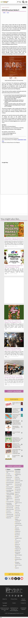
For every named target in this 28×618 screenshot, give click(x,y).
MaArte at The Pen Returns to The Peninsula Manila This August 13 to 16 (16, 446)
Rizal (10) (17, 528)
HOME (4, 12)
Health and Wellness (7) (9, 496)
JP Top (19, 2)
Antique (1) (17, 533)
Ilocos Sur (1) (17, 510)
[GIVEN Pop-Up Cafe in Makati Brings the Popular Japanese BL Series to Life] (14, 374)
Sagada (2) (17, 529)
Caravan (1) (8, 479)
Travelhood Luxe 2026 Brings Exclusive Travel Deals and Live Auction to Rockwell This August (16, 412)
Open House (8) (9, 507)
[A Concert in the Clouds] (8, 459)
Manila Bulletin (20, 139)
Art (10, 356)
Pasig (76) (17, 477)
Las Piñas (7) (17, 490)
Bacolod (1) (17, 534)
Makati (9, 356)
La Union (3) (17, 513)
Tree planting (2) (9, 516)
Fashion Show (7, 357)
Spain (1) (17, 567)
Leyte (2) (17, 517)
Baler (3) (16, 494)
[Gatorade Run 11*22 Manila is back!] (8, 430)
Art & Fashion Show (15, 356)
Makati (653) (17, 471)
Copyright (4, 603)
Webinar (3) (8, 517)
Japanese (5, 605)
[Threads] (18, 579)
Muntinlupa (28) (18, 484)
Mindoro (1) (17, 544)
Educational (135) (9, 482)
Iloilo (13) (17, 512)
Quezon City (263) (19, 480)
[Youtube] (21, 578)
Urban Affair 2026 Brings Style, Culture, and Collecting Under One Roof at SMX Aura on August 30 (16, 452)
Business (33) (9, 477)
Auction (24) (8, 475)
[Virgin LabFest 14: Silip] (8, 406)
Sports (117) (8, 512)
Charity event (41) (10, 480)
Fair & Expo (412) (9, 486)
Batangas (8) (17, 495)
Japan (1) (17, 542)
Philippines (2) (18, 548)
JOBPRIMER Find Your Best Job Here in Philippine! (14, 609)
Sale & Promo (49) (10, 509)
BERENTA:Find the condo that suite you (4, 609)
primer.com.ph (13, 613)
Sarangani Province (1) (17, 563)
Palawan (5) (17, 521)
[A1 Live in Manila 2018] (8, 435)
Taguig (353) (17, 472)
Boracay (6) (17, 499)
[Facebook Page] (6, 578)
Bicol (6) (16, 536)
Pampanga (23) (18, 523)
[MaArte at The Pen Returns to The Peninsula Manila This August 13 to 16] (8, 447)
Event (8, 12)
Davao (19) (17, 508)
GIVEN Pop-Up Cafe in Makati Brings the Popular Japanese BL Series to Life (14, 377)
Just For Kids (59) (9, 501)
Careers (14, 603)
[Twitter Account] (9, 579)
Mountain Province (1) (17, 546)
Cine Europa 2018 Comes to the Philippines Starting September (16, 417)
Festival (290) (9, 488)
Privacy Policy (14, 599)
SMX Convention (10, 273)
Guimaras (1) (17, 540)
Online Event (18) (9, 505)
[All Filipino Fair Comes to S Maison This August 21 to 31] (14, 319)
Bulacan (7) (17, 501)
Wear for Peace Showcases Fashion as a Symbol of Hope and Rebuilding (13, 349)
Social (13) (8, 511)
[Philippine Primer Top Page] (4, 3)
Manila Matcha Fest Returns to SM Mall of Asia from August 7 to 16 (16, 439)
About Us (5, 599)
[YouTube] (21, 595)
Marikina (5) (17, 487)
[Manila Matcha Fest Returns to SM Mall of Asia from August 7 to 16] (8, 441)
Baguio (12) (17, 492)
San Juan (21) (18, 489)
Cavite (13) (17, 505)
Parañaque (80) (18, 485)
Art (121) (8, 473)
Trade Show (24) (9, 514)
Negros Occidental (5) (18, 519)
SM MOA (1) (17, 557)
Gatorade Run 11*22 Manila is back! (15, 427)
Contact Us (23, 603)
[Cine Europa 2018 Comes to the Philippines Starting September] (8, 418)
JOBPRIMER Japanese (23, 608)
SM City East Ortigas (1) (17, 553)
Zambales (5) (17, 531)
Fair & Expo (15, 273)
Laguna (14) (17, 515)
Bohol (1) (17, 497)
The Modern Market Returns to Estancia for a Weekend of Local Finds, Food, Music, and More (14, 239)
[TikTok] (15, 579)
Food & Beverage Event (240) (9, 491)
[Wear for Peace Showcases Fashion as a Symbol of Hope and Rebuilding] (14, 346)
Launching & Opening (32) (9, 504)
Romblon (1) (17, 550)
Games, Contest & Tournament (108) (10, 493)
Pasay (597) (17, 482)
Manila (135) (17, 479)
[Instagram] (12, 578)
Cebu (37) (17, 507)
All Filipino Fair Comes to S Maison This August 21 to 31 (13, 321)
